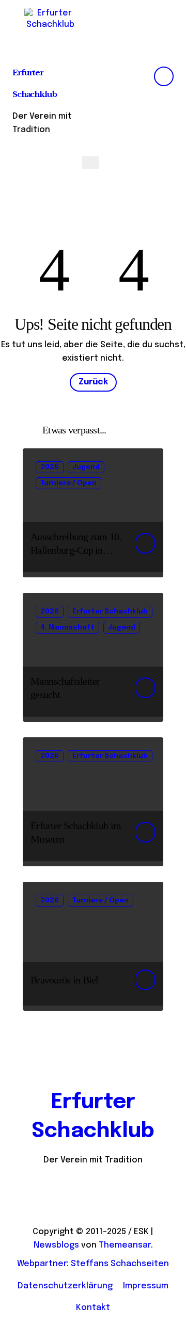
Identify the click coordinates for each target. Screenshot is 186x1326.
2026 (49, 467)
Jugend (86, 467)
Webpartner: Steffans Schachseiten (93, 1263)
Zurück (93, 382)
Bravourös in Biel (64, 979)
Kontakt (93, 1307)
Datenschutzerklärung (65, 1286)
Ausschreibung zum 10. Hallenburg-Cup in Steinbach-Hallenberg (75, 550)
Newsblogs (56, 1245)
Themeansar (125, 1245)
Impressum (145, 1286)
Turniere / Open (68, 483)
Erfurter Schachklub (110, 611)
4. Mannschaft (67, 627)
